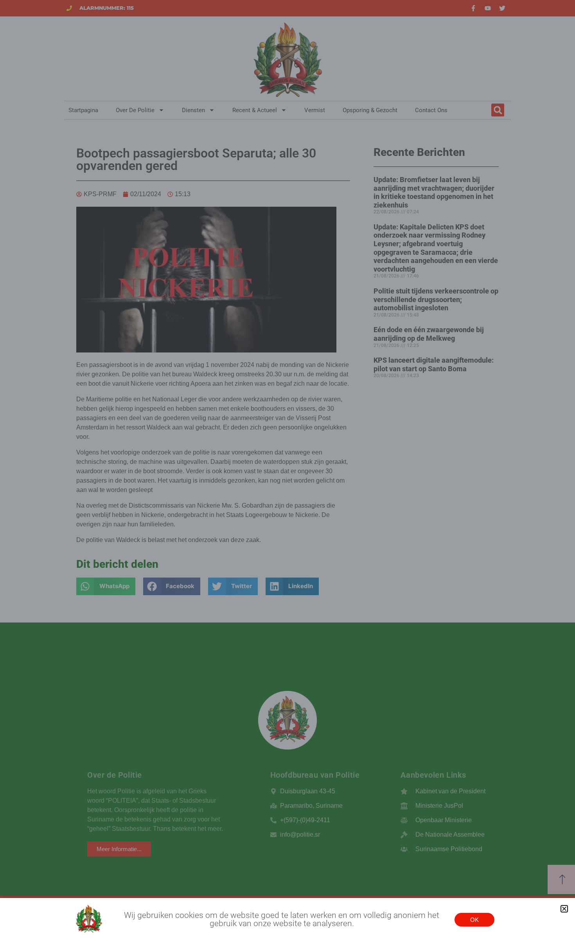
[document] (287, 470)
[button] (564, 909)
